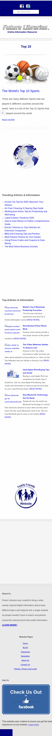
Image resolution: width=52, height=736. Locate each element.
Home (25, 643)
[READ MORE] (33, 320)
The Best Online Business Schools (21, 246)
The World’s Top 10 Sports (20, 91)
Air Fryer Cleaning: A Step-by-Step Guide (24, 208)
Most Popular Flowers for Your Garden (23, 237)
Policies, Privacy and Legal (25, 669)
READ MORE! (8, 120)
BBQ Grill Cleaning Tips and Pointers (22, 234)
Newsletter (25, 656)
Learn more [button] (33, 724)
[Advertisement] (24, 272)
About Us (25, 660)
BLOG (25, 647)
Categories (25, 652)
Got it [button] (6, 732)
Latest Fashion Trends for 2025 (19, 218)
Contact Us (25, 665)
